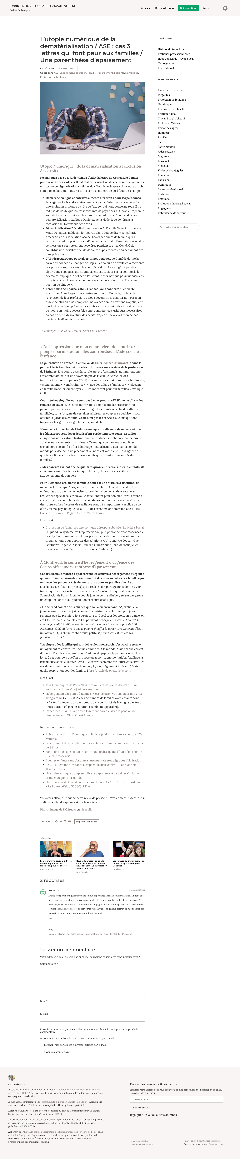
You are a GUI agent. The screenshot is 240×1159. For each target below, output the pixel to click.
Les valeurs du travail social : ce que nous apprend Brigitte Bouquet (128, 863)
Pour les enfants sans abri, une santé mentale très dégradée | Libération (93, 760)
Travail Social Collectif (171, 118)
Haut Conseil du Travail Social (176, 58)
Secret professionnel (170, 189)
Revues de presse (165, 8)
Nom (44, 1001)
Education (164, 175)
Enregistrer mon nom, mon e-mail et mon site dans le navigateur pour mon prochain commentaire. (89, 1030)
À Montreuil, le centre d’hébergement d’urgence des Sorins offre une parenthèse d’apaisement (87, 564)
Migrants (119, 73)
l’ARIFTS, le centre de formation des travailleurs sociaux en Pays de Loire (59, 1131)
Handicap (164, 132)
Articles (145, 8)
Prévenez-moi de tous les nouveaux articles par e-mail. (75, 1044)
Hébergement (105, 73)
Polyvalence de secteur (172, 213)
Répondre (52, 918)
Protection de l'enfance (53, 77)
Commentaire (49, 964)
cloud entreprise (66, 908)
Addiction (164, 194)
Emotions (164, 198)
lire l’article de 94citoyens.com (109, 670)
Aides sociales (166, 151)
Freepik (87, 809)
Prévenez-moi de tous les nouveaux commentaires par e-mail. (79, 1038)
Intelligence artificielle (171, 109)
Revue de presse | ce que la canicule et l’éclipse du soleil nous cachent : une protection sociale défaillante (91, 864)
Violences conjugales (170, 170)
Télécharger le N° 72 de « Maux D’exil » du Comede (73, 331)
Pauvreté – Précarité (170, 90)
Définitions (164, 184)
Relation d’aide (167, 113)
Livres (205, 8)
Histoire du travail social (172, 49)
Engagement (67, 73)
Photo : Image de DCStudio (58, 809)
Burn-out (163, 161)
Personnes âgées (168, 128)
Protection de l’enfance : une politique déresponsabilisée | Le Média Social (95, 527)
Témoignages (166, 63)
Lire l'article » (46, 869)
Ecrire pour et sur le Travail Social (43, 6)
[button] (225, 8)
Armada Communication (213, 1144)
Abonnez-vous (140, 1107)
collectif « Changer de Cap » (22, 1135)
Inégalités (164, 95)
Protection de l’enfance (172, 99)
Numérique (131, 73)
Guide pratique (188, 8)
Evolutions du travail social (174, 203)
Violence (163, 165)
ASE (56, 73)
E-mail (45, 1013)
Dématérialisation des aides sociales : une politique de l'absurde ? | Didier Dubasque (90, 933)
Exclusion (164, 180)
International (166, 68)
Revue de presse (67, 68)
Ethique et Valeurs (169, 123)
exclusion (81, 73)
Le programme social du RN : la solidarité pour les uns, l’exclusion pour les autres (56, 863)
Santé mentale (166, 146)
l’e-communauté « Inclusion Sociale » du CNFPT (63, 1101)
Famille (92, 73)
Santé (161, 142)
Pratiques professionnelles (174, 54)
